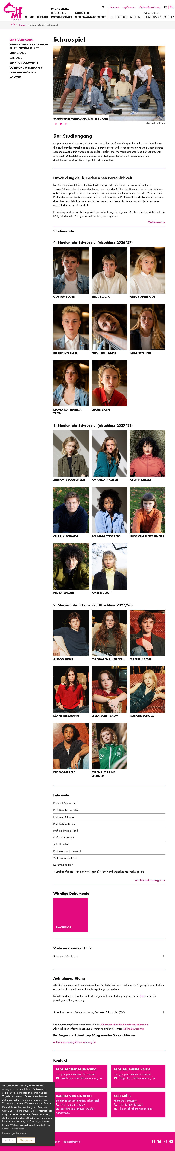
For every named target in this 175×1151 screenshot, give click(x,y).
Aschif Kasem (140, 480)
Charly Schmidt (65, 536)
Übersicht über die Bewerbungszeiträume (124, 1024)
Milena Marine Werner (103, 774)
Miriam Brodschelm (69, 480)
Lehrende (16, 58)
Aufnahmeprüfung (23, 72)
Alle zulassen (26, 1140)
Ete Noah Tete (64, 772)
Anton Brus (63, 659)
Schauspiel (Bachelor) (65, 956)
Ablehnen (9, 1140)
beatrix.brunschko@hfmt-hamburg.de (81, 1078)
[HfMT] (12, 10)
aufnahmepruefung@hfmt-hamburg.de (74, 1042)
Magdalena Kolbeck (108, 659)
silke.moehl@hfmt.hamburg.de (136, 1108)
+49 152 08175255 (72, 1104)
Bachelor (64, 927)
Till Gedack (101, 296)
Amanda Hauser (105, 480)
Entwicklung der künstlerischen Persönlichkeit (29, 46)
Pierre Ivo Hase (65, 353)
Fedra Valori (63, 593)
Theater (22, 24)
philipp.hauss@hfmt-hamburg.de (137, 1078)
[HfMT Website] (13, 24)
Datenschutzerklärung (13, 1128)
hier (142, 996)
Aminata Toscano (106, 536)
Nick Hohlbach (104, 353)
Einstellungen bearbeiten (14, 1133)
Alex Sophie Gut (142, 296)
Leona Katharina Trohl (67, 411)
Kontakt (15, 77)
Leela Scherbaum (105, 716)
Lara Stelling (140, 353)
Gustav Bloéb (64, 296)
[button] (56, 124)
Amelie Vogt (101, 593)
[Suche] (103, 7)
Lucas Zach (101, 409)
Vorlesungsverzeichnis (26, 67)
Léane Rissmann (66, 716)
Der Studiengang (21, 39)
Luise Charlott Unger (147, 536)
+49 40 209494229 (131, 1104)
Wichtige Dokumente (24, 62)
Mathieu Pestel (141, 659)
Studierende (18, 53)
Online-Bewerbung (133, 1028)
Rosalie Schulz (142, 716)
